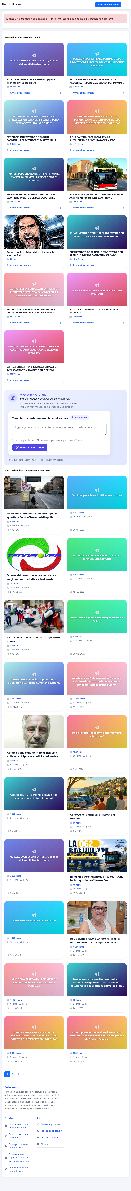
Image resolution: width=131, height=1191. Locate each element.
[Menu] (126, 4)
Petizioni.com (11, 4)
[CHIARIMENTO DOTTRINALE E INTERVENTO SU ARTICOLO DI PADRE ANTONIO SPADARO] (97, 242)
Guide (8, 1118)
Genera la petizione (32, 447)
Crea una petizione (108, 4)
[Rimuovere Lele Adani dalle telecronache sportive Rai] (34, 242)
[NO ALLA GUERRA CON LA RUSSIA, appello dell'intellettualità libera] (34, 70)
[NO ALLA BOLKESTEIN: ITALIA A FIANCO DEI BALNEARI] (97, 299)
